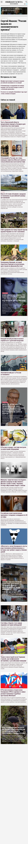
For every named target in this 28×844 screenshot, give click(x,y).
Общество (5, 402)
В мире (4, 579)
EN (26, 4)
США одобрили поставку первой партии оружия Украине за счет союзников (14, 231)
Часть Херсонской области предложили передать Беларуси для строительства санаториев (13, 124)
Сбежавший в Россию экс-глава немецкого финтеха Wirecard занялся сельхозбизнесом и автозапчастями (13, 160)
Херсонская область (5, 120)
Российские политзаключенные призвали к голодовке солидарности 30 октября (14, 515)
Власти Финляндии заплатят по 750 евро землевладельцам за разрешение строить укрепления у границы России (13, 730)
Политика (5, 293)
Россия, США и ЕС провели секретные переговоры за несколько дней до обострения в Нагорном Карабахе (12, 585)
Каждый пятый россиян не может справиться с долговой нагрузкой (12, 339)
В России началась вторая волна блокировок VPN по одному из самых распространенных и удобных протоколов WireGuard (13, 693)
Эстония (3, 192)
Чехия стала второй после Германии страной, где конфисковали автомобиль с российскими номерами (13, 659)
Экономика (14, 4)
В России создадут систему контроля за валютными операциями (13, 448)
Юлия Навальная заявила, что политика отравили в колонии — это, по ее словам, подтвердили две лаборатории (13, 298)
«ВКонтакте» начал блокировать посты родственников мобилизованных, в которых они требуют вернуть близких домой (14, 549)
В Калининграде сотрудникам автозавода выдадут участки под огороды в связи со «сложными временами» (12, 87)
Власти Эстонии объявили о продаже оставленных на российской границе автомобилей (13, 196)
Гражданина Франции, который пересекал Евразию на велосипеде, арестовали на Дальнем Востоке (12, 264)
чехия (2, 655)
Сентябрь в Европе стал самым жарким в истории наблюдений (11, 624)
